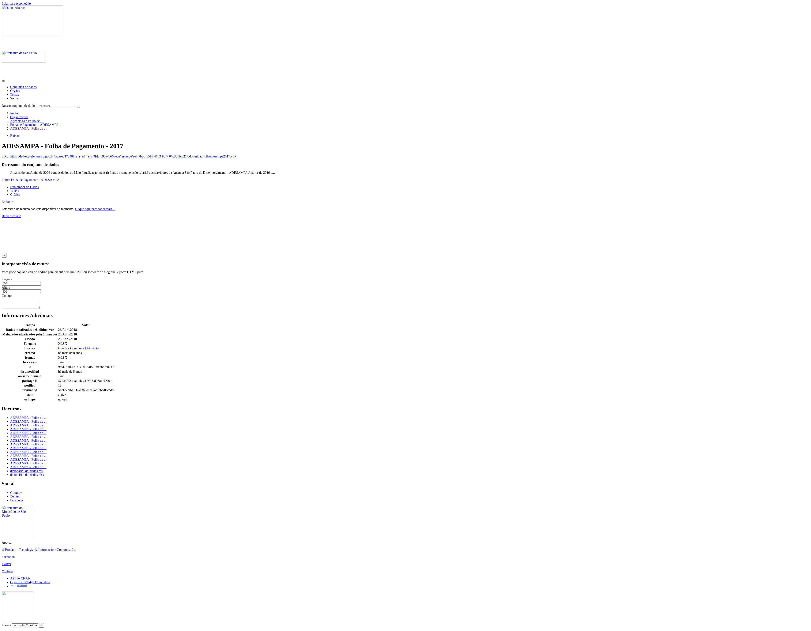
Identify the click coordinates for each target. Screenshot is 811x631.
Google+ (16, 492)
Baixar (14, 135)
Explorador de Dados (24, 187)
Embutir (7, 202)
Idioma (6, 625)
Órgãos (15, 90)
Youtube (7, 571)
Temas (14, 94)
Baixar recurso (11, 216)
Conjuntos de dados (23, 87)
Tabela (14, 191)
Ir (41, 625)
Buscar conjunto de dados (19, 105)
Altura (6, 287)
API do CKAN (20, 578)
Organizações (19, 117)
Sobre (14, 98)
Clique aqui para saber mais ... (95, 209)
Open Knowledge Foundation (30, 582)
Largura (7, 279)
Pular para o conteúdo (16, 3)
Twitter (15, 496)
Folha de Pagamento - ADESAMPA (34, 124)
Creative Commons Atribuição (78, 348)
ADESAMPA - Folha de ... (28, 128)
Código (7, 295)
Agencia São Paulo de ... (26, 121)
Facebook (16, 500)
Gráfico (15, 194)
